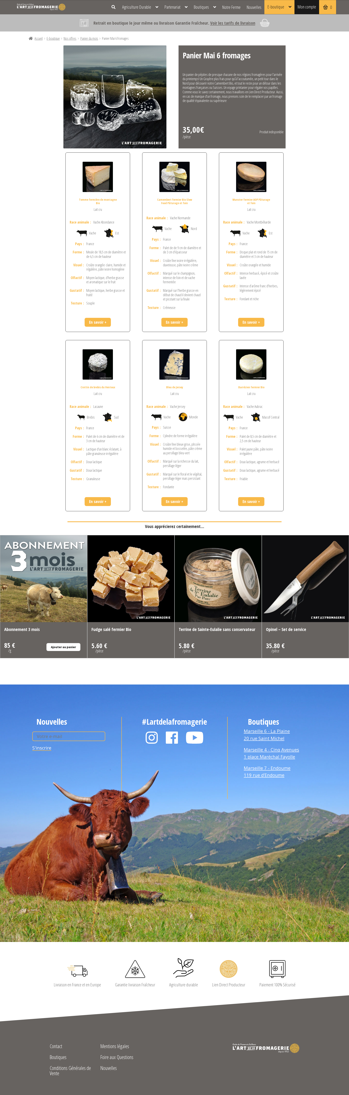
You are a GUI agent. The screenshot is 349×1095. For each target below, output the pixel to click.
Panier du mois (89, 38)
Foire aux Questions (116, 1057)
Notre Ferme (231, 7)
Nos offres (70, 38)
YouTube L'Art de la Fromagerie (194, 738)
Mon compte (306, 7)
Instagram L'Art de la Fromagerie (152, 738)
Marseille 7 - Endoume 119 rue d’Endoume (267, 771)
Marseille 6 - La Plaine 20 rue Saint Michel (267, 734)
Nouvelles (254, 7)
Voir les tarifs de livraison (232, 23)
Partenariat (172, 7)
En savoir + (97, 322)
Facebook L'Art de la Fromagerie (172, 738)
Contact (56, 1047)
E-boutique (275, 7)
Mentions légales (114, 1047)
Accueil (39, 38)
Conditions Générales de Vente (70, 1071)
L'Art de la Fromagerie (41, 7)
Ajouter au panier (63, 647)
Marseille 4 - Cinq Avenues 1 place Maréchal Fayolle (271, 753)
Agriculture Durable (136, 7)
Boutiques (201, 7)
